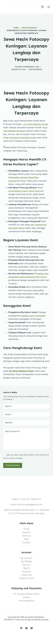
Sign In (26, 568)
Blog (26, 539)
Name (8, 406)
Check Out (26, 575)
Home (26, 529)
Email (8, 414)
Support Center (26, 578)
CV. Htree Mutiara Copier (35, 124)
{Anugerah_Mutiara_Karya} (36, 619)
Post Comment (13, 465)
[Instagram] (26, 628)
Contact (26, 542)
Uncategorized (35, 69)
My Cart (26, 564)
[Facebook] (21, 628)
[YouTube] (32, 628)
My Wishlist (26, 561)
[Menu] (48, 7)
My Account (26, 558)
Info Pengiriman (26, 600)
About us (26, 535)
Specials (26, 571)
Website (8, 422)
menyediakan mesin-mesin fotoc (24, 191)
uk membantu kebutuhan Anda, (21, 137)
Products (26, 532)
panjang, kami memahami (33, 315)
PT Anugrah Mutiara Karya (26, 594)
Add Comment (12, 431)
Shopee (26, 597)
